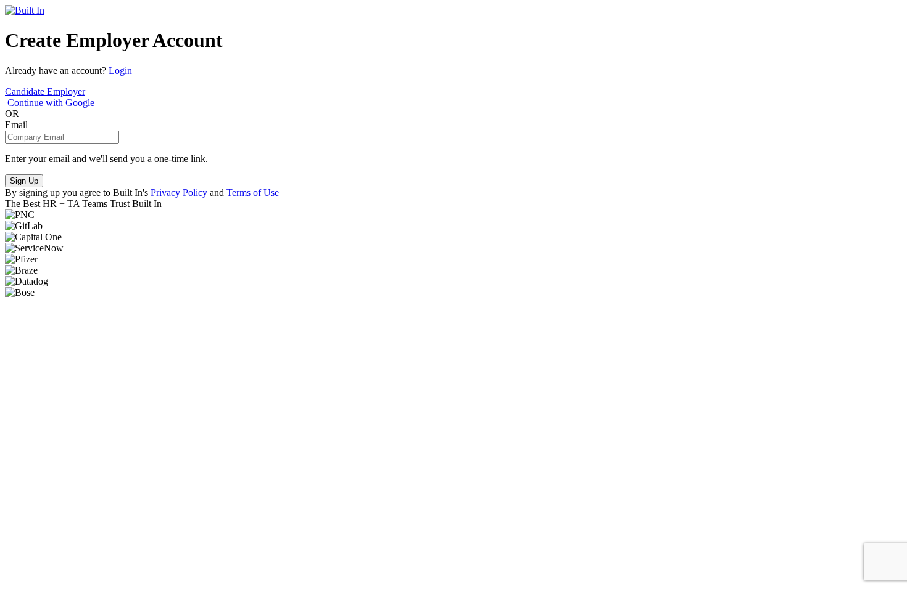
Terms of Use (252, 192)
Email (16, 125)
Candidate (26, 91)
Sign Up (24, 180)
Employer (66, 91)
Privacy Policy (179, 192)
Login (120, 70)
